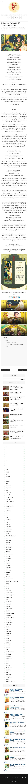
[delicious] (15, 777)
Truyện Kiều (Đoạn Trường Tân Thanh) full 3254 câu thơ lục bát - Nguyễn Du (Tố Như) (16, 388)
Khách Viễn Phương (10, 536)
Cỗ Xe (7, 483)
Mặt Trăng (8, 549)
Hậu (7, 515)
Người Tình (8, 565)
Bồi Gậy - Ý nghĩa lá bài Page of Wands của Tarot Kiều (16, 715)
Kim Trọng (8, 540)
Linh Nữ (8, 545)
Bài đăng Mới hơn (5, 370)
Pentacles (8, 572)
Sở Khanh (8, 574)
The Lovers (8, 620)
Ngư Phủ (8, 563)
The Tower (8, 631)
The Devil (8, 606)
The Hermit (8, 615)
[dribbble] (5, 777)
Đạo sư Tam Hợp (10, 506)
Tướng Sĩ (8, 665)
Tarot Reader (9, 592)
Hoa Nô (8, 522)
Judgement (8, 531)
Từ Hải (7, 663)
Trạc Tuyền (8, 654)
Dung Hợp (16, 27)
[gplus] (12, 17)
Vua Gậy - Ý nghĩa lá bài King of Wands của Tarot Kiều (16, 690)
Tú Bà (7, 661)
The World (8, 633)
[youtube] (23, 777)
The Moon (8, 624)
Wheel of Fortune (10, 681)
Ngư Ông (8, 561)
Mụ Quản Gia (9, 554)
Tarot (7, 588)
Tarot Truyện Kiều (12, 28)
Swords (7, 586)
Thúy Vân (3, 30)
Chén (7, 479)
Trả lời (7, 346)
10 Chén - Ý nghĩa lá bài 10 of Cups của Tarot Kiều (10, 334)
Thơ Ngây (8, 640)
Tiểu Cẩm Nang (9, 652)
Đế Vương (8, 510)
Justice (7, 533)
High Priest (8, 520)
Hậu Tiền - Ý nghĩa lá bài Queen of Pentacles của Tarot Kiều (12, 322)
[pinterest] (18, 17)
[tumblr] (20, 777)
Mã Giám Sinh (9, 547)
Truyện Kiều (9, 658)
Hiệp (7, 517)
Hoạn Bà (8, 524)
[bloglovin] (18, 777)
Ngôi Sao (8, 556)
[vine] (7, 777)
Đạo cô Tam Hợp (10, 501)
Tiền (7, 649)
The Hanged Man (10, 613)
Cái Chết (8, 476)
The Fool (8, 611)
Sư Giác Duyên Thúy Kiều (12, 581)
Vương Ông (8, 674)
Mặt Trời (8, 551)
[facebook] (7, 17)
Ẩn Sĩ (7, 470)
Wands (7, 679)
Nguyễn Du (8, 558)
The (7, 599)
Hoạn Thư (8, 526)
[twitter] (10, 17)
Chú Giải (12, 27)
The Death (8, 604)
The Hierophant (10, 617)
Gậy (7, 513)
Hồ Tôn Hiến (9, 529)
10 (6, 447)
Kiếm (7, 538)
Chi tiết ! (5, 695)
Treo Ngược (9, 656)
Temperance (18, 28)
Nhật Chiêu (8, 567)
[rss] (13, 777)
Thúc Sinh (8, 642)
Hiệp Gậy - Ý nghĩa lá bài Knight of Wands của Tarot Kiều (17, 706)
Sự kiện (7, 583)
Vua (7, 672)
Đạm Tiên (8, 499)
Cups (7, 490)
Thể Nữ (8, 638)
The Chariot (9, 602)
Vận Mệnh (8, 670)
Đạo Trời (8, 508)
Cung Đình (8, 488)
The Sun (8, 629)
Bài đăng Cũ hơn (22, 370)
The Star (8, 627)
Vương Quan (9, 677)
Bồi (6, 474)
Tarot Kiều (6, 28)
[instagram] (15, 17)
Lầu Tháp (8, 542)
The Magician (9, 622)
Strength (8, 577)
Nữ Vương (8, 570)
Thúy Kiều (23, 28)
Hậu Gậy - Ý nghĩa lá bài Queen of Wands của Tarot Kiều (17, 698)
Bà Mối (7, 472)
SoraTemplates (16, 781)
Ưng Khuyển (9, 667)
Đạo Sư (7, 504)
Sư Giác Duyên (9, 579)
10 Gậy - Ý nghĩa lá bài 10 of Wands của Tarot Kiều (10, 309)
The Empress (9, 608)
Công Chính (8, 485)
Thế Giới (8, 636)
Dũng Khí (8, 495)
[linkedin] (20, 17)
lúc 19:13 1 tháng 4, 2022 (11, 342)
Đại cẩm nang (21, 27)
